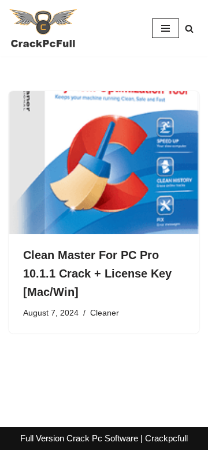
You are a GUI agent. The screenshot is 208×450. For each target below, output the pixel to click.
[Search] (189, 28)
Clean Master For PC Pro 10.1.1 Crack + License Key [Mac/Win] (97, 273)
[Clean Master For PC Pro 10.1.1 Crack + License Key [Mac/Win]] (104, 162)
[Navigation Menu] (165, 28)
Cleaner (104, 313)
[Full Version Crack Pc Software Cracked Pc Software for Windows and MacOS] (43, 28)
